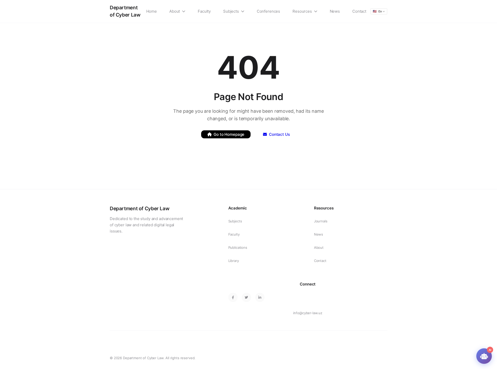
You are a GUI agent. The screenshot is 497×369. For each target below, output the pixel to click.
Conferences (268, 11)
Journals (320, 221)
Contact (359, 11)
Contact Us (279, 134)
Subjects (231, 11)
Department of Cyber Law (125, 11)
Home (151, 11)
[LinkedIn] (260, 297)
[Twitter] (246, 297)
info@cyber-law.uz (307, 313)
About (174, 11)
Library (233, 261)
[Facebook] (233, 297)
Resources (302, 11)
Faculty (204, 11)
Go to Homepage (229, 134)
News (335, 11)
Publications (237, 247)
